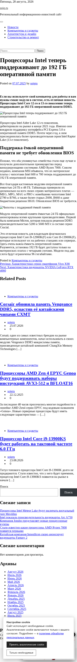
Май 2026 (13, 581)
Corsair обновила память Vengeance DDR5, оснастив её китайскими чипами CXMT (36, 309)
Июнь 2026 (14, 578)
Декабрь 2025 (16, 598)
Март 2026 (14, 588)
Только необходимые (21, 652)
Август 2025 (15, 612)
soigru (34, 83)
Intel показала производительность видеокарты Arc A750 (36, 517)
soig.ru (4, 8)
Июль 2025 (14, 615)
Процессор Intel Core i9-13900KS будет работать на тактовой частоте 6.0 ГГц (36, 443)
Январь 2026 (15, 595)
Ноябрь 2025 (15, 602)
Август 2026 (15, 571)
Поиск (4, 486)
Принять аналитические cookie (26, 644)
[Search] (1, 47)
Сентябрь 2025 (16, 608)
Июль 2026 (14, 575)
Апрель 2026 (15, 585)
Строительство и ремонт (23, 37)
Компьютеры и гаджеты (22, 30)
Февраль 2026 (16, 592)
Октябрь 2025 (16, 605)
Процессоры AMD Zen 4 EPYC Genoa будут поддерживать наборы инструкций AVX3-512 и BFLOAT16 (38, 378)
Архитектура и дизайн (21, 34)
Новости (13, 27)
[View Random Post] (1, 43)
